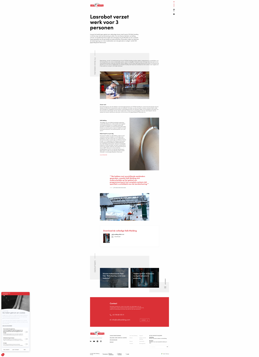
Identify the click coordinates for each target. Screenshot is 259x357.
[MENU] (174, 1)
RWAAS (112, 342)
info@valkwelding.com (121, 319)
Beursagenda (142, 343)
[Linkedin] (90, 341)
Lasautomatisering (115, 335)
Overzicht (165, 282)
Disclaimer (105, 354)
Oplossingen (113, 340)
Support (141, 335)
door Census (166, 353)
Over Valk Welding (133, 335)
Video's (131, 337)
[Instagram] (101, 341)
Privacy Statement (111, 354)
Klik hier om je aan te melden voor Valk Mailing (158, 338)
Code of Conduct (120, 354)
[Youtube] (94, 341)
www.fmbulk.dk (103, 154)
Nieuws (131, 341)
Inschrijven (167, 346)
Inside (127, 354)
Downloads (141, 341)
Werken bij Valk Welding (142, 338)
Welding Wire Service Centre (118, 337)
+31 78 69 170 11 (118, 314)
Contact (144, 320)
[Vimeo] (97, 341)
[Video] (214, 14)
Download (117, 236)
